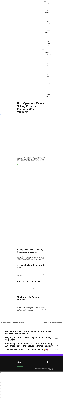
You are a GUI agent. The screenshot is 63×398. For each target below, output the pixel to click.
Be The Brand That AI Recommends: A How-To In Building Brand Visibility (28, 332)
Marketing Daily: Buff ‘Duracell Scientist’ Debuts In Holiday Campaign (52, 322)
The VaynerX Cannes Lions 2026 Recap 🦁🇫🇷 (26, 350)
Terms (18, 363)
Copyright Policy (19, 362)
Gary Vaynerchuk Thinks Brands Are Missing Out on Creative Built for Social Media (12, 322)
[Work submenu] (47, 32)
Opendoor (29, 157)
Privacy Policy (19, 361)
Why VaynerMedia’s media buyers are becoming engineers (28, 338)
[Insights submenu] (48, 45)
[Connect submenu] (48, 3)
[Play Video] (28, 246)
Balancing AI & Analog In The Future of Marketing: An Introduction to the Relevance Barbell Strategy (29, 344)
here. (33, 310)
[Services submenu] (48, 12)
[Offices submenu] (48, 52)
